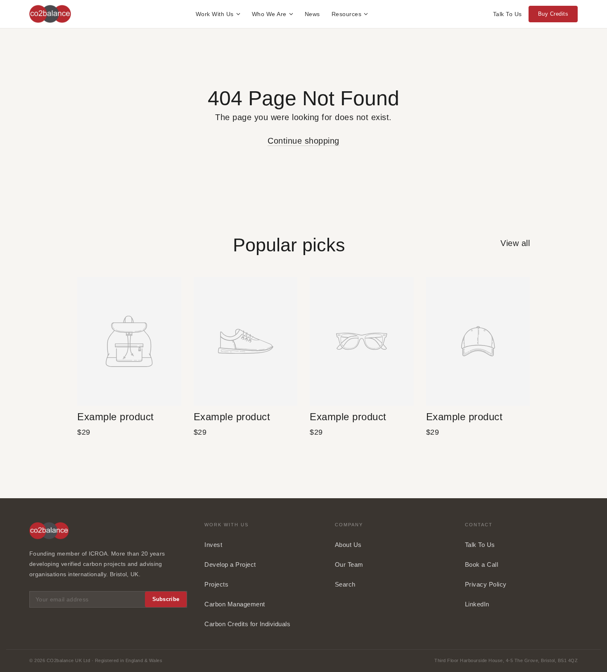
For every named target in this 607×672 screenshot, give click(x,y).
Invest (213, 544)
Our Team (349, 564)
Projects (216, 584)
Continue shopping (303, 140)
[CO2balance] (50, 14)
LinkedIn (477, 604)
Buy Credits (553, 14)
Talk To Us (507, 14)
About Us (348, 544)
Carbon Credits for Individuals (247, 623)
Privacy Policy (486, 584)
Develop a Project (230, 564)
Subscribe (166, 599)
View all (515, 243)
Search (345, 584)
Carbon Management (234, 604)
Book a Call (481, 564)
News (312, 14)
